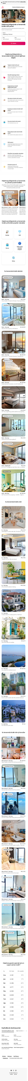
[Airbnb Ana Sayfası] (3, 7)
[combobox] (13, 34)
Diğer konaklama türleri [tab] (21, 1030)
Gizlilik (11, 1074)
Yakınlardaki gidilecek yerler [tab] (8, 1030)
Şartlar (15, 1074)
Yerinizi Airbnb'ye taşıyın (18, 7)
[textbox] (7, 39)
